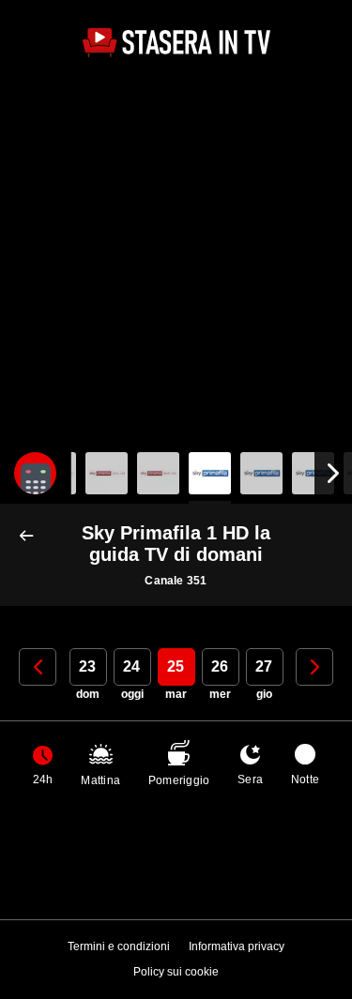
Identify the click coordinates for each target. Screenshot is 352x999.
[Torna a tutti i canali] (30, 536)
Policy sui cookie (176, 971)
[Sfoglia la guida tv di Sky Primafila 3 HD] (313, 473)
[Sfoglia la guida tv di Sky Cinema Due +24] (158, 473)
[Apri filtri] (35, 473)
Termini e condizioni (119, 946)
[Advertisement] (176, 257)
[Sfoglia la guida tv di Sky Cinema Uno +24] (106, 473)
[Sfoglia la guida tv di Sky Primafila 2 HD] (261, 473)
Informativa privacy (236, 946)
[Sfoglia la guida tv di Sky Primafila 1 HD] (210, 473)
